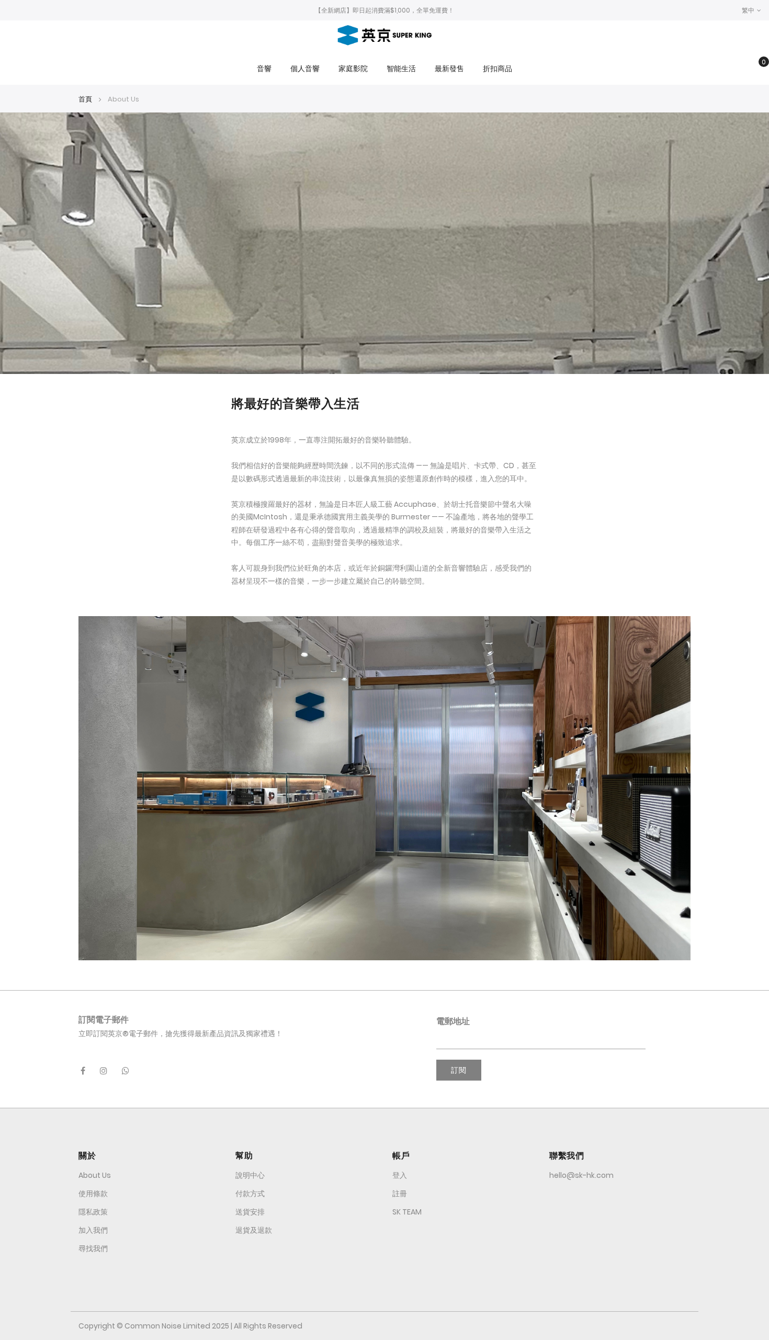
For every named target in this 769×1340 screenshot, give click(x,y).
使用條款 (93, 1193)
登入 (399, 1175)
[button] (751, 10)
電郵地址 (453, 1021)
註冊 (399, 1193)
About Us (94, 1175)
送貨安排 (250, 1212)
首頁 (86, 99)
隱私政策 (93, 1212)
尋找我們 (93, 1248)
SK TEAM (407, 1212)
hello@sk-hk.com (581, 1175)
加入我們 (93, 1230)
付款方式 (250, 1193)
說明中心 (250, 1175)
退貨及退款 (253, 1230)
